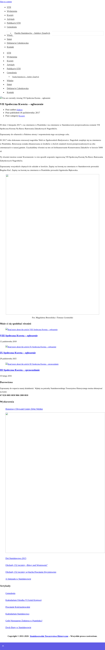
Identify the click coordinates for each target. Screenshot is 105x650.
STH (9, 53)
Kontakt (10, 92)
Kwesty (10, 61)
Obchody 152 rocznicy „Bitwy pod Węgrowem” (26, 565)
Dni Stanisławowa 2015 (15, 558)
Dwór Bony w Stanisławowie (18, 627)
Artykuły (11, 64)
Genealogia (12, 72)
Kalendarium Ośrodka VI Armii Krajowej (23, 600)
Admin (19, 110)
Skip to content (6, 2)
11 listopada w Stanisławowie (18, 579)
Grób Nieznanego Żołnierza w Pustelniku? (23, 621)
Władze (10, 80)
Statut (9, 84)
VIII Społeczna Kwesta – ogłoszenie (19, 335)
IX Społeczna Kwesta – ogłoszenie (18, 352)
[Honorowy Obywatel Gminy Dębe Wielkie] (55, 482)
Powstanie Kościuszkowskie (17, 607)
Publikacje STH (14, 68)
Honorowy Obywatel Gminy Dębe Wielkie (24, 409)
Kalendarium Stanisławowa (17, 614)
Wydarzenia (12, 57)
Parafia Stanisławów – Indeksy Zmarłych (25, 77)
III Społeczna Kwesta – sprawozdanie (20, 370)
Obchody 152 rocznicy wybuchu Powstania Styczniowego (30, 572)
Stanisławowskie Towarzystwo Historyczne (49, 636)
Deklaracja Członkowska (18, 88)
